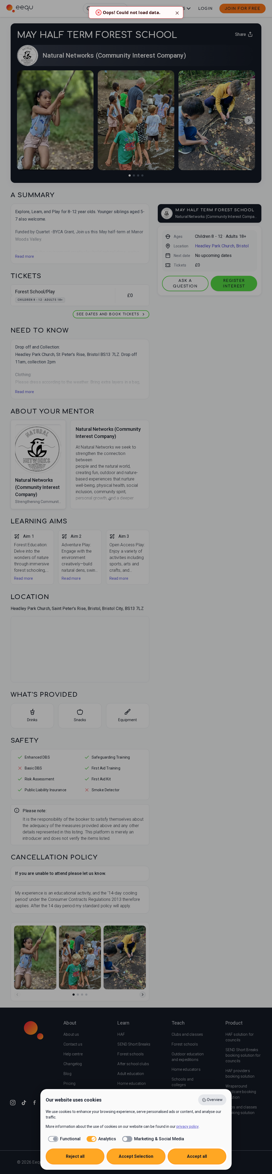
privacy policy (187, 1126)
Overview (215, 1100)
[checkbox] (63, 1139)
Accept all (197, 1156)
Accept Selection (136, 1156)
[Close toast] (177, 12)
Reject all (75, 1156)
